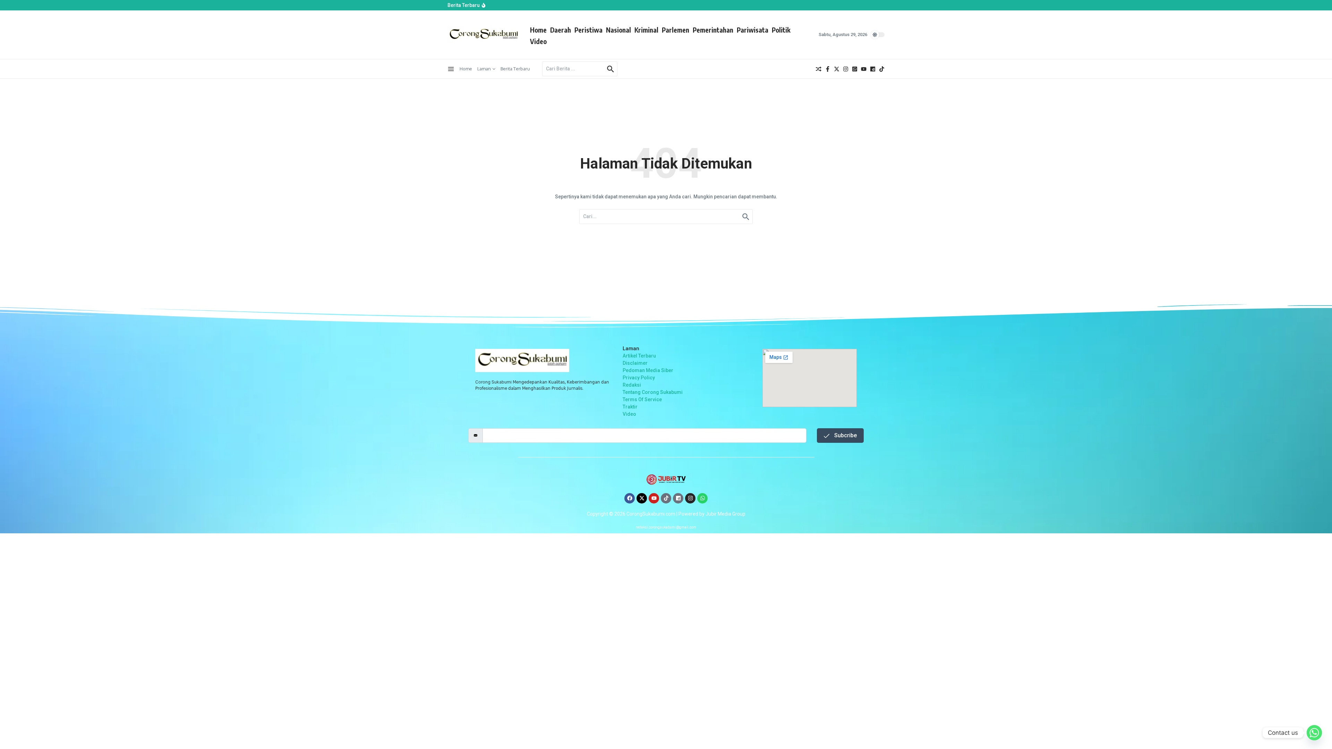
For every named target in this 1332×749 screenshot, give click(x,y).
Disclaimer (635, 363)
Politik (781, 30)
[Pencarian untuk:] (574, 69)
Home (538, 30)
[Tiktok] (666, 498)
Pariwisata (752, 30)
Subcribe (845, 435)
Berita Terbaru (515, 68)
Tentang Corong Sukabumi (653, 392)
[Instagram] (690, 498)
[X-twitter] (642, 498)
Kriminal (646, 30)
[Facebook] (629, 498)
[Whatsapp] (702, 498)
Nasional (618, 30)
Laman (484, 68)
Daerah (560, 30)
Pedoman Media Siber (648, 370)
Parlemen (675, 30)
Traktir (630, 407)
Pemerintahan (713, 30)
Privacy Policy (639, 377)
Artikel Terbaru (639, 356)
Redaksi (632, 385)
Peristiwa (588, 30)
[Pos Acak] (818, 69)
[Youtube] (654, 498)
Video (538, 41)
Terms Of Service (642, 399)
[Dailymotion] (678, 498)
